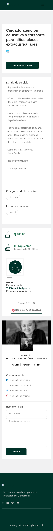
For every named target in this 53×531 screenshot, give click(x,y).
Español (12, 212)
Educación (13, 197)
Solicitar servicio (22, 65)
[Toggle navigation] (43, 5)
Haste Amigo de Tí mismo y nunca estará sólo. (26, 358)
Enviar (16, 451)
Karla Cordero (26, 355)
